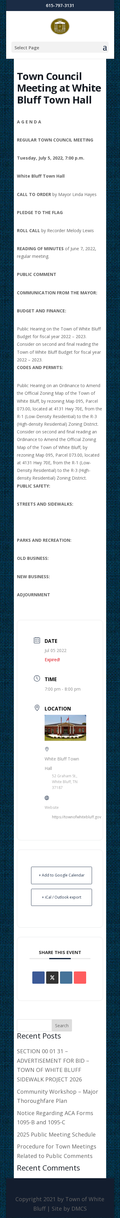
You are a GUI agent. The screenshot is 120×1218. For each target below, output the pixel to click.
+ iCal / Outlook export (61, 897)
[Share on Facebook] (38, 977)
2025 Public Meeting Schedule (56, 1134)
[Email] (80, 977)
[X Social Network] (52, 977)
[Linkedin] (66, 977)
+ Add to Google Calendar (62, 875)
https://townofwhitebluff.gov (76, 817)
